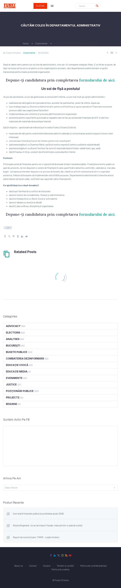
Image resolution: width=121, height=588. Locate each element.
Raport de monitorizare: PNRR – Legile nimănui (36, 537)
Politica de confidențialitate (93, 566)
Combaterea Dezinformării (25, 358)
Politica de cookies (60, 569)
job (8, 227)
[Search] (97, 5)
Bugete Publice (16, 352)
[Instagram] (62, 555)
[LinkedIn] (22, 236)
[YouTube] (70, 555)
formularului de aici (97, 80)
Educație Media (16, 371)
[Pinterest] (13, 236)
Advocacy (13, 326)
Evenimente (29, 52)
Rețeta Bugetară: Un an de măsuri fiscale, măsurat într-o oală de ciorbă (47, 525)
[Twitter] (9, 236)
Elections (13, 332)
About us (18, 566)
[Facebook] (5, 236)
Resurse (11, 404)
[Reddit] (26, 236)
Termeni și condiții (65, 566)
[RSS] (66, 555)
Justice (11, 384)
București (13, 345)
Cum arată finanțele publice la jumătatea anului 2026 (38, 513)
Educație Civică (17, 365)
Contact (33, 566)
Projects (12, 397)
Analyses (12, 339)
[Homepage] (10, 6)
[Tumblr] (18, 236)
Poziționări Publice (19, 391)
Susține (40, 6)
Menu (52, 6)
